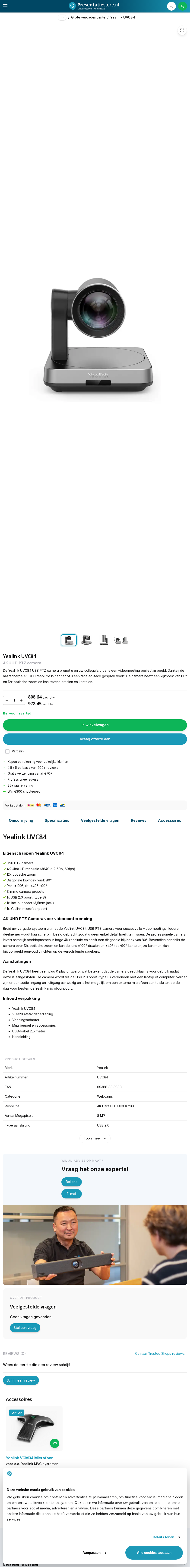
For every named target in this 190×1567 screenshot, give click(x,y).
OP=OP (17, 1412)
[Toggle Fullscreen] (182, 30)
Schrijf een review (21, 1380)
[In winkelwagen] (54, 1443)
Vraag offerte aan (95, 739)
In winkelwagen (95, 725)
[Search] (171, 6)
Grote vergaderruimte (88, 17)
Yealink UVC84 (122, 17)
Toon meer (92, 1138)
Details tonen (163, 1537)
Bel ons (71, 1182)
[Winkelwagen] (182, 6)
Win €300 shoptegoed (24, 791)
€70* (48, 774)
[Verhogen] (21, 700)
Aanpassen (91, 1553)
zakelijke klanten (56, 761)
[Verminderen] (6, 700)
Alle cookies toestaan (154, 1553)
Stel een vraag (25, 1328)
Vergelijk (18, 751)
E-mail (71, 1194)
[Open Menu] (5, 6)
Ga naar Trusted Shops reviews (160, 1353)
